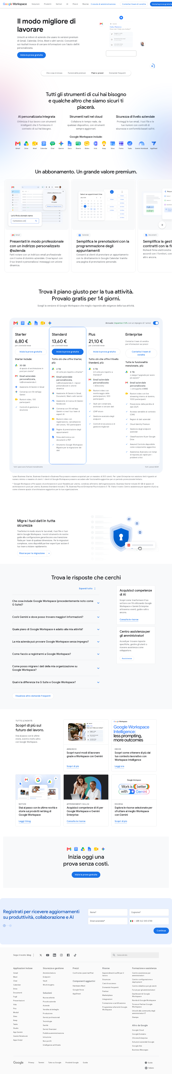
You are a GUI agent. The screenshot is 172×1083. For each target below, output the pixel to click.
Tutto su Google (54, 1062)
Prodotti (47, 4)
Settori (59, 4)
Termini (41, 1062)
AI (67, 4)
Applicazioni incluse (23, 968)
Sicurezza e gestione (53, 968)
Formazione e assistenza (144, 968)
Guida (85, 1062)
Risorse (85, 4)
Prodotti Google (72, 1062)
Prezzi (75, 4)
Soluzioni (36, 4)
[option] (54, 73)
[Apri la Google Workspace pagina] (15, 4)
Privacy (31, 1062)
